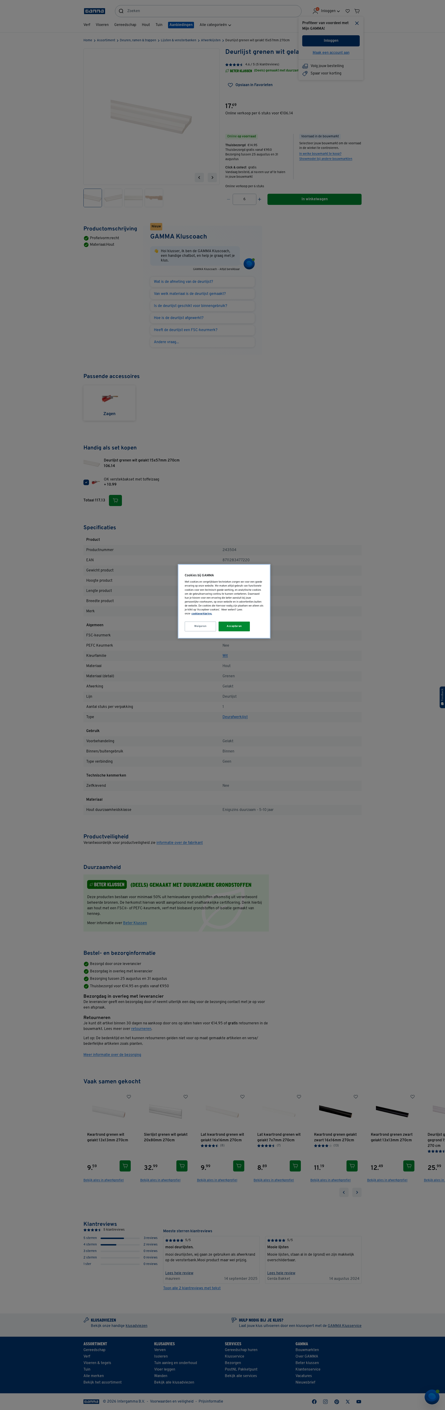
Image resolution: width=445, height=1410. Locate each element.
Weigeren (200, 626)
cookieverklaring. (201, 613)
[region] (224, 601)
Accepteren (234, 626)
